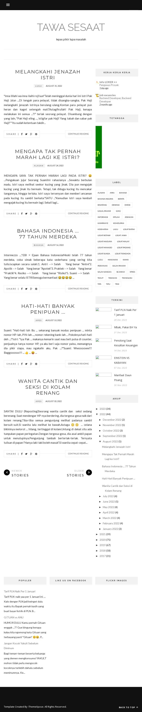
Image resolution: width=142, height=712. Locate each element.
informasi (103, 217)
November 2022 (112, 425)
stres (132, 272)
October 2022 (111, 430)
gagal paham (104, 211)
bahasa (39, 245)
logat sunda (104, 253)
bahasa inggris (105, 199)
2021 (103, 534)
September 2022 (112, 435)
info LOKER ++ (108, 82)
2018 (103, 550)
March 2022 (109, 517)
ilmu (118, 211)
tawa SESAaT (71, 27)
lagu (115, 229)
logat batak (129, 229)
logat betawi (104, 235)
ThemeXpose (35, 706)
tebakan (112, 278)
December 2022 (112, 419)
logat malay (123, 241)
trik (117, 284)
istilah (116, 217)
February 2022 (111, 523)
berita (121, 199)
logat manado (105, 247)
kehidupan (118, 223)
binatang (102, 205)
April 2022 (109, 512)
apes (39, 320)
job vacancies (107, 95)
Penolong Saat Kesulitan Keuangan (126, 343)
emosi (127, 205)
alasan (38, 165)
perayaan (102, 266)
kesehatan (103, 229)
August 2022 (110, 441)
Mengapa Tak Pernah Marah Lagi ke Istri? (48, 154)
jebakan (129, 217)
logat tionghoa (123, 253)
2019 (103, 545)
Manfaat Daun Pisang (122, 377)
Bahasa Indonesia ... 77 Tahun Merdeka (48, 234)
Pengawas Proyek (109, 85)
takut (100, 278)
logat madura (105, 241)
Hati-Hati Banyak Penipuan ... (48, 309)
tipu (108, 284)
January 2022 (110, 528)
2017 (103, 555)
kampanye (103, 223)
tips (99, 284)
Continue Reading (78, 134)
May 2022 (108, 507)
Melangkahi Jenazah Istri (48, 75)
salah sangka (104, 272)
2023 (103, 408)
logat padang (124, 247)
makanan (113, 260)
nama (126, 260)
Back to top (127, 707)
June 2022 (109, 501)
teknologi (127, 278)
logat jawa (121, 235)
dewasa (116, 205)
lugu (38, 86)
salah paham (119, 266)
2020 (103, 539)
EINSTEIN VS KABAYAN (121, 360)
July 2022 (108, 496)
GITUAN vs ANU (13, 617)
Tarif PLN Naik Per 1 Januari (125, 312)
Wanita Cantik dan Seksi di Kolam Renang (48, 387)
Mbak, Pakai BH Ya (125, 327)
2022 (103, 414)
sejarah (120, 272)
